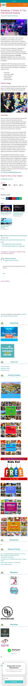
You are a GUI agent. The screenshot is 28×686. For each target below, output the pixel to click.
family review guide (7, 240)
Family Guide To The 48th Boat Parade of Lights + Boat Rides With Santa (18, 213)
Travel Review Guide (5, 366)
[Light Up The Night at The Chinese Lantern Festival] (6, 208)
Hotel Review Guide (5, 370)
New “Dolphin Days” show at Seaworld (12, 244)
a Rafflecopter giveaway (7, 179)
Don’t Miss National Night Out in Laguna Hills (13, 246)
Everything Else (23, 235)
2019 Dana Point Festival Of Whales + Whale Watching (6, 226)
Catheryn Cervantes (10, 258)
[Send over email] (20, 198)
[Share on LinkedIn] (17, 198)
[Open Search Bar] (19, 5)
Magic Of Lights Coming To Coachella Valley (10, 562)
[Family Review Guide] (3, 5)
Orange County (4, 237)
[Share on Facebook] (7, 198)
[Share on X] (10, 198)
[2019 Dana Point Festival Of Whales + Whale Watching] (6, 221)
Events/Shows (6, 235)
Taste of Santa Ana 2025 (6, 564)
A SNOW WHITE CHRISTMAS (7, 557)
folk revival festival (17, 240)
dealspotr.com (14, 653)
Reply (4, 273)
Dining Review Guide (5, 368)
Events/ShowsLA (14, 235)
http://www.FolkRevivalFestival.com (12, 172)
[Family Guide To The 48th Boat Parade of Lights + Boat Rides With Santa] (19, 208)
